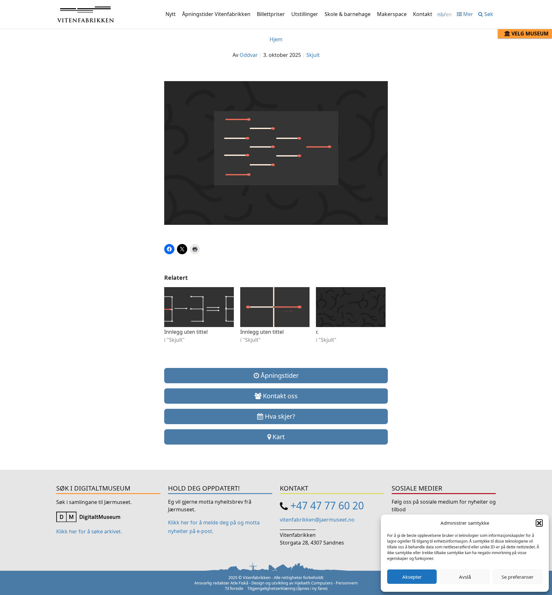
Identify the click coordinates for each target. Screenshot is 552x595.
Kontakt (422, 14)
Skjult (313, 54)
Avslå (465, 577)
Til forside (234, 588)
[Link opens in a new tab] (88, 516)
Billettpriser (271, 14)
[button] (539, 523)
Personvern (347, 583)
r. (317, 332)
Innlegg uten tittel (186, 332)
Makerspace (392, 14)
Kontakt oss (279, 396)
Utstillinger (304, 14)
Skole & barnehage (348, 14)
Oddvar (249, 54)
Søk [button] (488, 14)
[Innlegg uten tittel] (199, 307)
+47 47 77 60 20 (327, 505)
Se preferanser (517, 577)
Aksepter (412, 577)
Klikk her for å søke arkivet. (89, 531)
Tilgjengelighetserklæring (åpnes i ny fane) (287, 588)
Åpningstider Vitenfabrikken (216, 14)
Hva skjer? (279, 416)
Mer (467, 14)
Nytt (170, 14)
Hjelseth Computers (314, 583)
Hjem (276, 39)
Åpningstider (279, 375)
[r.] (351, 307)
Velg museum (529, 33)
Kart (278, 436)
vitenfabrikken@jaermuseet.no (317, 519)
